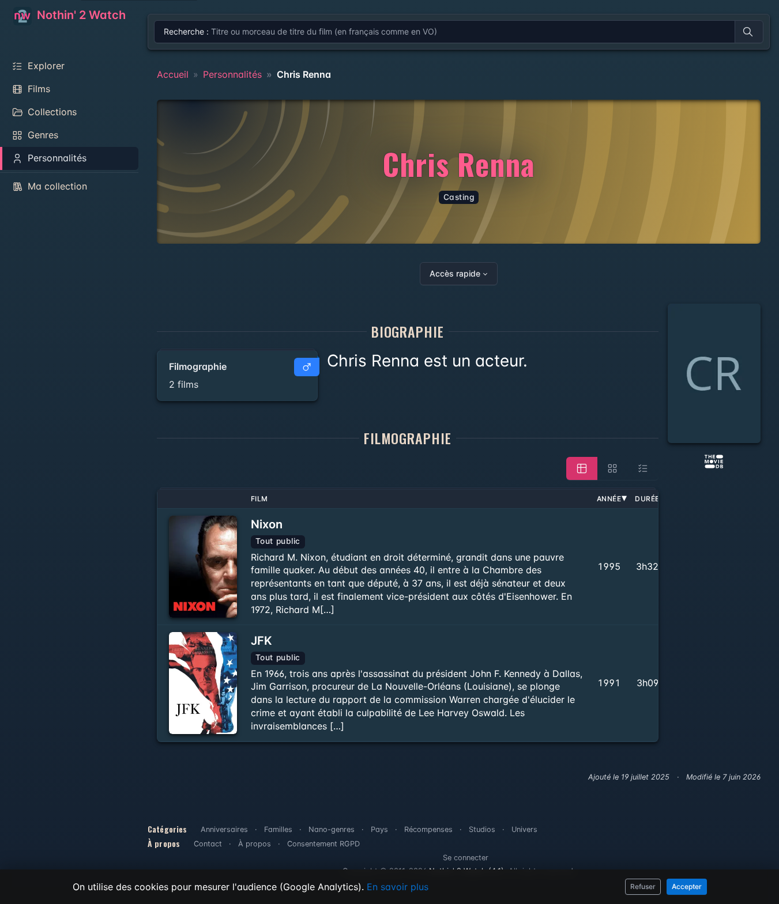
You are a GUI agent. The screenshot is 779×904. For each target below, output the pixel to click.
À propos (254, 843)
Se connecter (465, 857)
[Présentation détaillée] (581, 468)
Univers (524, 829)
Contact (208, 843)
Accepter (687, 886)
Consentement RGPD (323, 843)
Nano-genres (331, 829)
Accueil (173, 74)
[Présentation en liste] (642, 468)
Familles (278, 829)
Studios (482, 829)
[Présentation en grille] (612, 468)
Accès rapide (455, 273)
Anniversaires (224, 829)
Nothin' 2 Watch (80, 15)
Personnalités (232, 74)
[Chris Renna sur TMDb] (714, 460)
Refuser (643, 886)
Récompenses (428, 829)
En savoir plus (397, 886)
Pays (379, 829)
